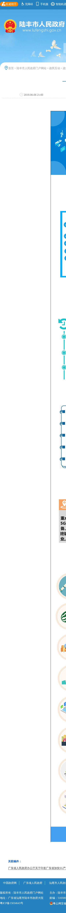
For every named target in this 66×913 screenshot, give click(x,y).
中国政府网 (10, 882)
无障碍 (29, 4)
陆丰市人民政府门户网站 (31, 68)
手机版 (44, 4)
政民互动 (54, 68)
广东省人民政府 (32, 882)
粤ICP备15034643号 (11, 903)
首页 (11, 68)
